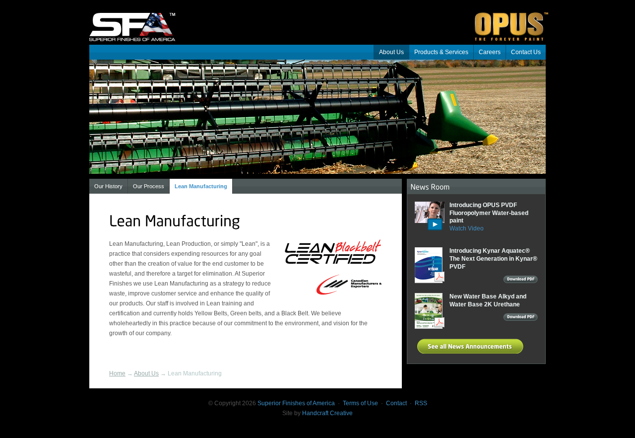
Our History (108, 186)
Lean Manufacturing (201, 186)
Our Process (148, 186)
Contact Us (526, 52)
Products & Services (441, 52)
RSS (421, 403)
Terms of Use (360, 403)
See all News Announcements (471, 346)
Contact (396, 403)
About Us (391, 52)
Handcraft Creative (327, 413)
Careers (490, 52)
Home (117, 373)
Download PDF (520, 281)
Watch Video (466, 228)
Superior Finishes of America (139, 20)
